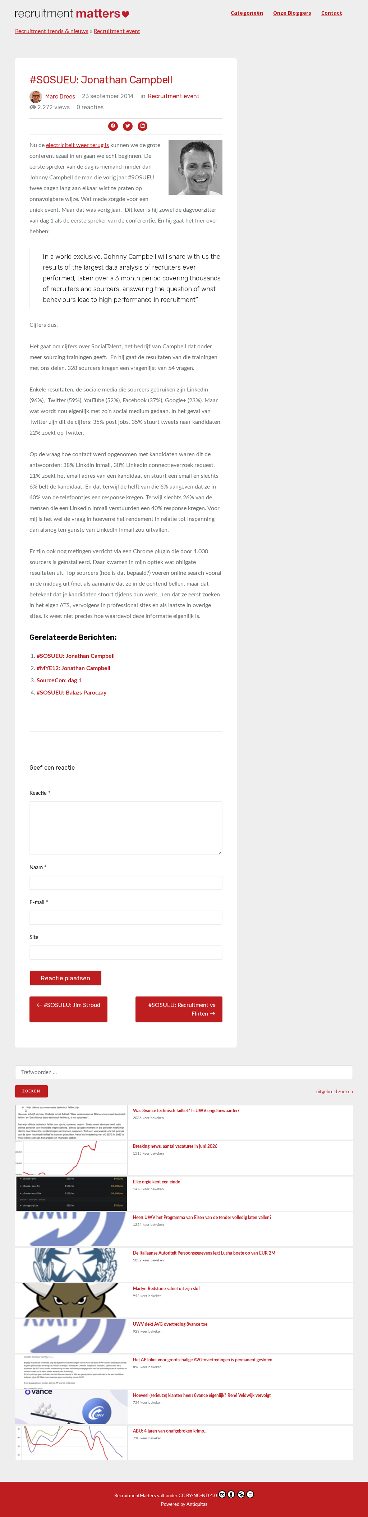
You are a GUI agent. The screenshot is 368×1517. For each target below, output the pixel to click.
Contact (331, 12)
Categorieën (247, 12)
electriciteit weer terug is (77, 145)
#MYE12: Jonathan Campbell (73, 668)
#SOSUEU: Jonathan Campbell (76, 656)
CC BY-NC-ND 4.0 (198, 1496)
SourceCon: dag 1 (59, 680)
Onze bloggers (292, 12)
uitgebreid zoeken (334, 1091)
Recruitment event (117, 31)
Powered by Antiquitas (184, 1504)
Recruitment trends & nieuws (51, 31)
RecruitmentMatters (135, 1496)
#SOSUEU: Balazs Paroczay (71, 693)
